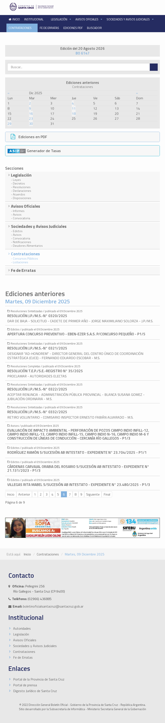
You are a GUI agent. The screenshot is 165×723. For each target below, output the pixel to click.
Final (107, 494)
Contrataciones (20, 28)
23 (31, 118)
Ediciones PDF (73, 28)
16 (31, 113)
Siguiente (93, 494)
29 (9, 123)
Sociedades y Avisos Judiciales (128, 19)
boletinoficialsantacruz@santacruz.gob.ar (53, 606)
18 (74, 113)
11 (74, 108)
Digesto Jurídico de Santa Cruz (35, 690)
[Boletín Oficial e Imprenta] (44, 7)
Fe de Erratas (49, 28)
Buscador (94, 28)
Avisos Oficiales (87, 19)
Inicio (10, 494)
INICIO (16, 19)
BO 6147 (83, 53)
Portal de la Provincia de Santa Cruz (38, 679)
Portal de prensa (25, 685)
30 (31, 123)
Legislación (59, 19)
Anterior (24, 494)
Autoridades (22, 628)
